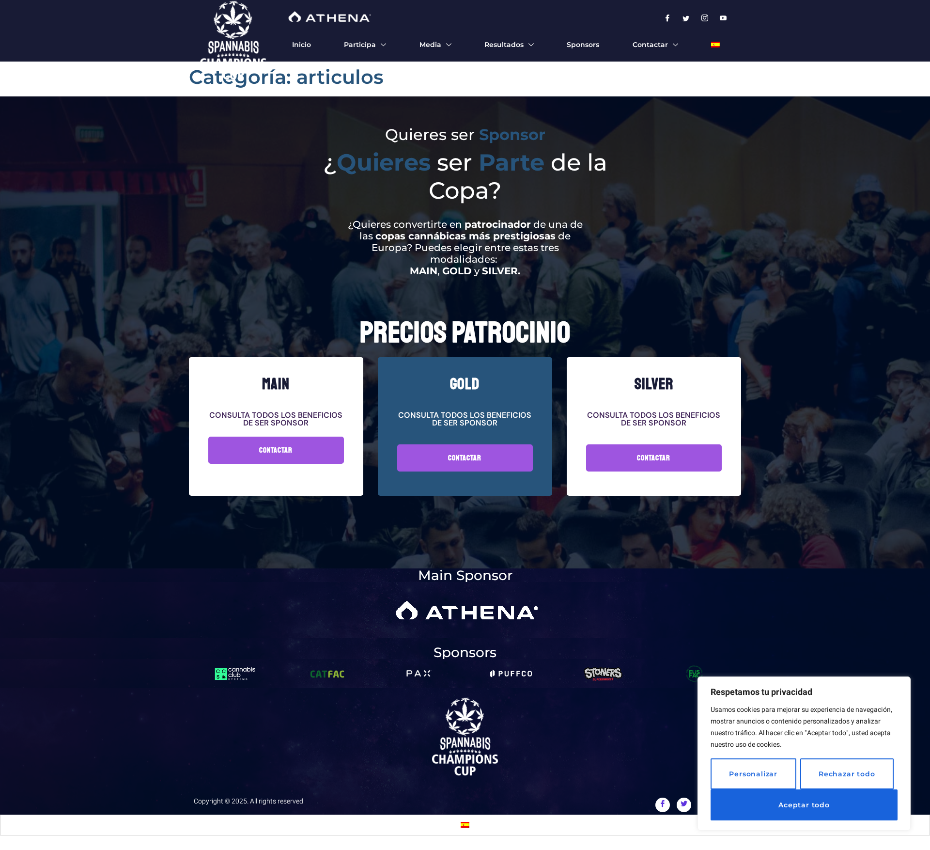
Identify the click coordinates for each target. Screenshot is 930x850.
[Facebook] (662, 805)
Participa (360, 44)
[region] (804, 754)
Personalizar (753, 774)
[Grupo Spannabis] (465, 736)
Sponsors (583, 44)
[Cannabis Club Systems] (234, 673)
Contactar (650, 44)
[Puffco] (511, 673)
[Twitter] (684, 805)
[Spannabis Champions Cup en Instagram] (705, 19)
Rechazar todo (847, 774)
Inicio (301, 44)
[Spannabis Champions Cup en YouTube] (723, 19)
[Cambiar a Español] (465, 825)
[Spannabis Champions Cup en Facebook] (667, 19)
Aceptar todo (804, 805)
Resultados (504, 44)
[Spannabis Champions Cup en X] (686, 19)
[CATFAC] (327, 673)
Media (430, 44)
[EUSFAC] (695, 673)
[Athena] (328, 16)
